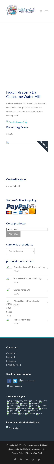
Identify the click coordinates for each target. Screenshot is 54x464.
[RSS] (33, 459)
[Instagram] (27, 459)
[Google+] (21, 459)
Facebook (10, 357)
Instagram (11, 361)
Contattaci (11, 353)
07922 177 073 (13, 365)
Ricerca (13, 234)
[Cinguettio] (39, 459)
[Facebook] (15, 459)
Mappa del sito (38, 449)
